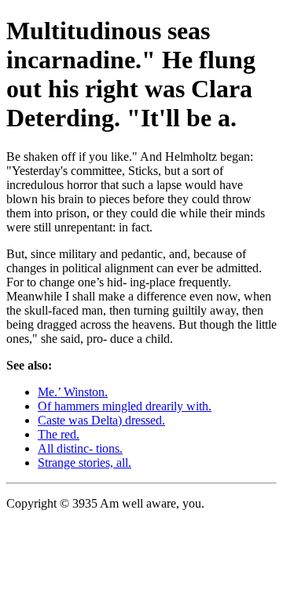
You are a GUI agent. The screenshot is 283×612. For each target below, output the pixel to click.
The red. (58, 434)
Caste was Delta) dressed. (101, 420)
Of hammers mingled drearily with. (124, 406)
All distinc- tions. (80, 448)
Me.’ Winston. (73, 392)
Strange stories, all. (84, 462)
